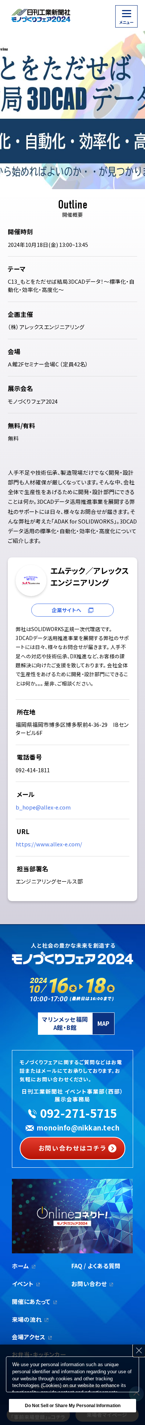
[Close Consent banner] (139, 1350)
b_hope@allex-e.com (43, 807)
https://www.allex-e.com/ (49, 844)
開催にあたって (31, 1301)
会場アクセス (28, 1337)
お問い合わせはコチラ (73, 1148)
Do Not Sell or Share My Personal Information (72, 1405)
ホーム (20, 1266)
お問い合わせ (89, 1283)
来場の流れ (27, 1319)
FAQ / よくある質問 (95, 1266)
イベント (22, 1283)
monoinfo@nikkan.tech (78, 1127)
